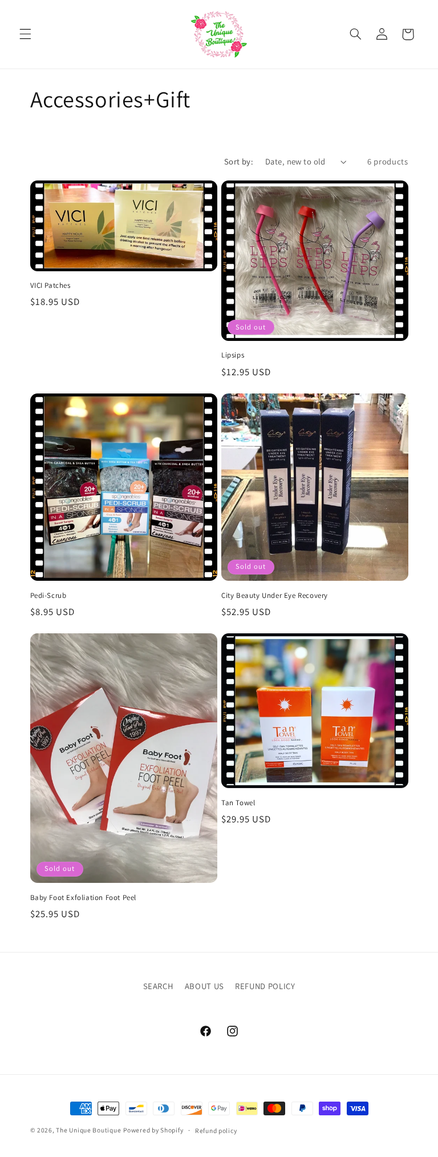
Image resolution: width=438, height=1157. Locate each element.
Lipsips (232, 355)
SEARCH (158, 986)
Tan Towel (238, 803)
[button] (25, 34)
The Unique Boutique (88, 1130)
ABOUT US (204, 986)
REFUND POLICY (265, 986)
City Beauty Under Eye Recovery (274, 595)
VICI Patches (50, 285)
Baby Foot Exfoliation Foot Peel (83, 897)
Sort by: (238, 161)
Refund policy (216, 1130)
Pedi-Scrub (48, 595)
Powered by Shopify (153, 1130)
